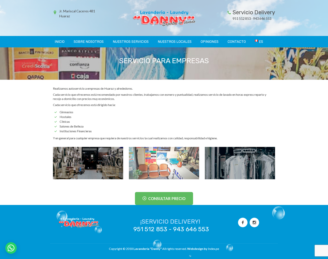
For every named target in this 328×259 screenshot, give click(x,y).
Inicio (60, 42)
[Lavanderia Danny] (164, 18)
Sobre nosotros (89, 42)
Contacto (237, 42)
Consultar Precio (166, 198)
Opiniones (209, 42)
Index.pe (213, 248)
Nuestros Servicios (131, 42)
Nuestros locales (175, 42)
